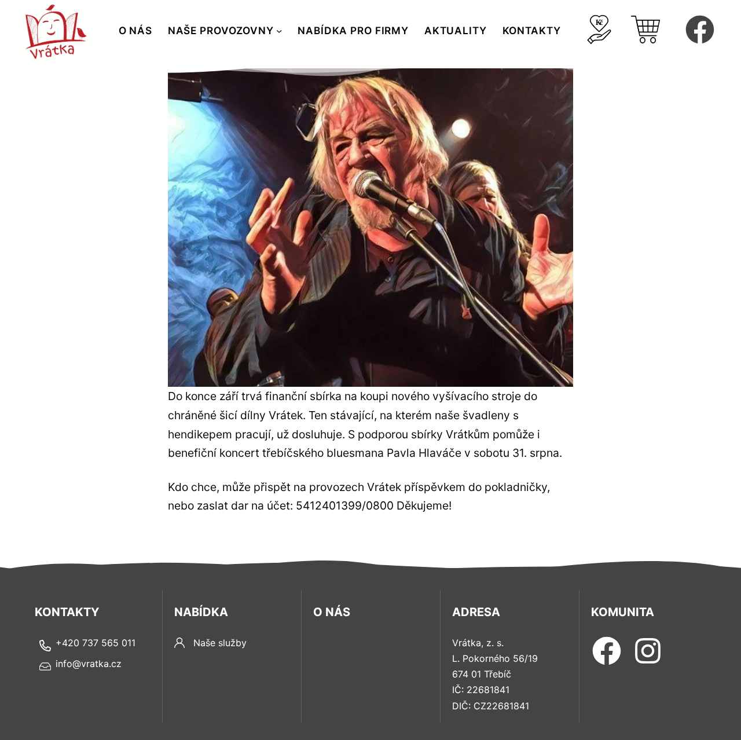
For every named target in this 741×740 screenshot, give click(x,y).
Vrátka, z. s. (478, 643)
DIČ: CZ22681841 (490, 706)
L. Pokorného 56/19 (495, 658)
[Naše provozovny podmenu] (279, 31)
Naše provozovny (221, 30)
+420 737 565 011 (95, 643)
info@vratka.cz (89, 663)
